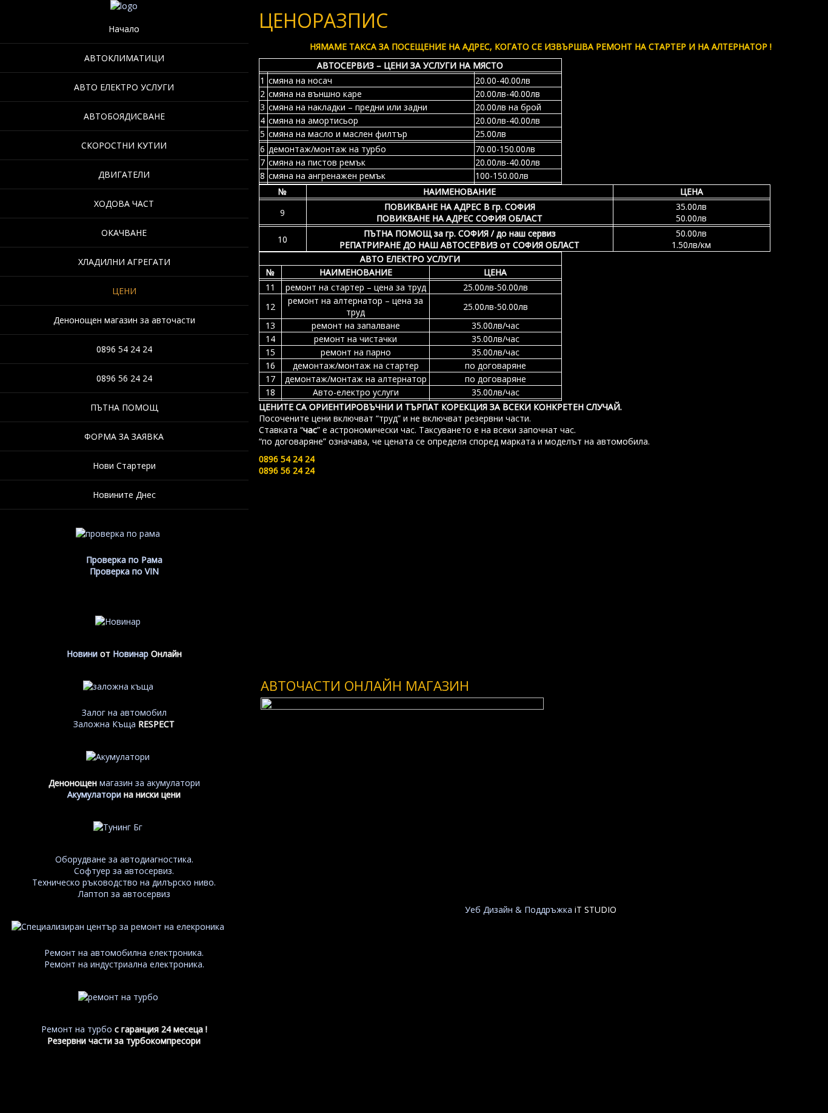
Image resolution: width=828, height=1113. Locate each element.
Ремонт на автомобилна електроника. (124, 952)
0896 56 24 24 (124, 378)
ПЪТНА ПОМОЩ (124, 407)
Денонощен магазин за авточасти (124, 320)
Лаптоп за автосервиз (124, 893)
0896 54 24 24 (124, 349)
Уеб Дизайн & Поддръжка (518, 909)
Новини (82, 653)
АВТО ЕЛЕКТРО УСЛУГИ (124, 87)
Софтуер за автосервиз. (124, 870)
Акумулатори (94, 794)
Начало (124, 29)
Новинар (131, 653)
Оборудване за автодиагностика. (124, 859)
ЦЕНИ (124, 291)
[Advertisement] (541, 567)
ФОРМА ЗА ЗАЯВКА (124, 436)
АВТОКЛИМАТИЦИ (124, 58)
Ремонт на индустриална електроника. (124, 964)
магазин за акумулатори (149, 783)
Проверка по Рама (124, 559)
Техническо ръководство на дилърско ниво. (124, 882)
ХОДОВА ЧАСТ (124, 203)
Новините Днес (124, 494)
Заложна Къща (104, 724)
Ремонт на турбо (76, 1029)
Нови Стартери (124, 465)
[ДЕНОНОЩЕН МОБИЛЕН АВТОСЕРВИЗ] (124, 6)
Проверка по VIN (124, 571)
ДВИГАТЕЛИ (124, 174)
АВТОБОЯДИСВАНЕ (124, 116)
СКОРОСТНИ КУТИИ (124, 145)
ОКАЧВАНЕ (124, 232)
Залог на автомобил (124, 712)
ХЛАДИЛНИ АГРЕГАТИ (124, 261)
